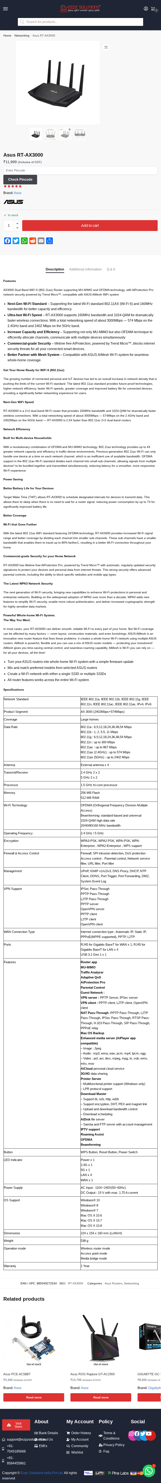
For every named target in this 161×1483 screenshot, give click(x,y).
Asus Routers (113, 1283)
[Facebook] (139, 1435)
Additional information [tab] (85, 269)
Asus (17, 193)
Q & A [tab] (111, 269)
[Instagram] (133, 1435)
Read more (34, 1397)
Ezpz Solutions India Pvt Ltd (41, 1473)
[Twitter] (145, 1435)
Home (7, 35)
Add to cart (90, 225)
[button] (106, 47)
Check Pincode (20, 179)
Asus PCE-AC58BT (17, 1374)
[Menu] (9, 9)
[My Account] (145, 9)
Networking (21, 35)
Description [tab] (55, 269)
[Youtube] (150, 1435)
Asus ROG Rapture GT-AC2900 (92, 1374)
